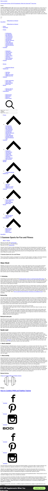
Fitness (4, 29)
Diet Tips (7, 73)
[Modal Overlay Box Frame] (24, 488)
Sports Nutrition (9, 58)
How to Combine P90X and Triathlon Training (15, 391)
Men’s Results (9, 90)
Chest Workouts (9, 36)
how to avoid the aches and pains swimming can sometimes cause (28, 291)
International (6, 91)
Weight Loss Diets (9, 74)
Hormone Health (9, 82)
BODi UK (8, 97)
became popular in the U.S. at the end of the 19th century (31, 278)
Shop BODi (2, 21)
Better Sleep (8, 84)
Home (4, 26)
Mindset (5, 60)
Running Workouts (10, 45)
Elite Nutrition (9, 59)
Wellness (5, 77)
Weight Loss (5, 68)
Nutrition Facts (9, 52)
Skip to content (3, 1)
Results (4, 85)
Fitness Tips (8, 41)
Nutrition (5, 47)
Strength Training (9, 43)
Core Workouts (9, 38)
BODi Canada (9, 98)
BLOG (4, 240)
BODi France (8, 95)
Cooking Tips (8, 54)
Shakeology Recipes (10, 67)
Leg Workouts (9, 39)
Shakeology (8, 51)
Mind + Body (8, 81)
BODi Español (9, 94)
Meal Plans (8, 56)
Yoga (7, 46)
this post (9, 339)
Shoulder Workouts (10, 40)
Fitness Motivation (10, 80)
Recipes (4, 64)
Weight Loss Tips (9, 75)
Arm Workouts (9, 34)
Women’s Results (9, 88)
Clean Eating (8, 53)
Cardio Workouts (9, 42)
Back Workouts (9, 35)
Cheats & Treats (9, 55)
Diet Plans (8, 72)
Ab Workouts (8, 33)
